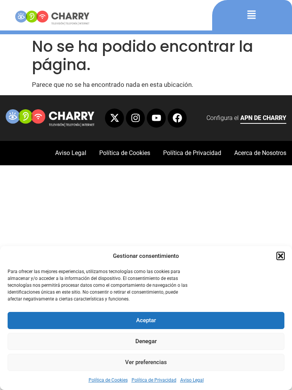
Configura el (246, 117)
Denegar (146, 341)
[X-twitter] (114, 118)
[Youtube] (156, 118)
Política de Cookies (108, 380)
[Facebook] (177, 118)
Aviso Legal (192, 380)
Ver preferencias (146, 362)
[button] (280, 256)
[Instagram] (135, 118)
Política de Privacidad (154, 380)
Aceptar (146, 320)
